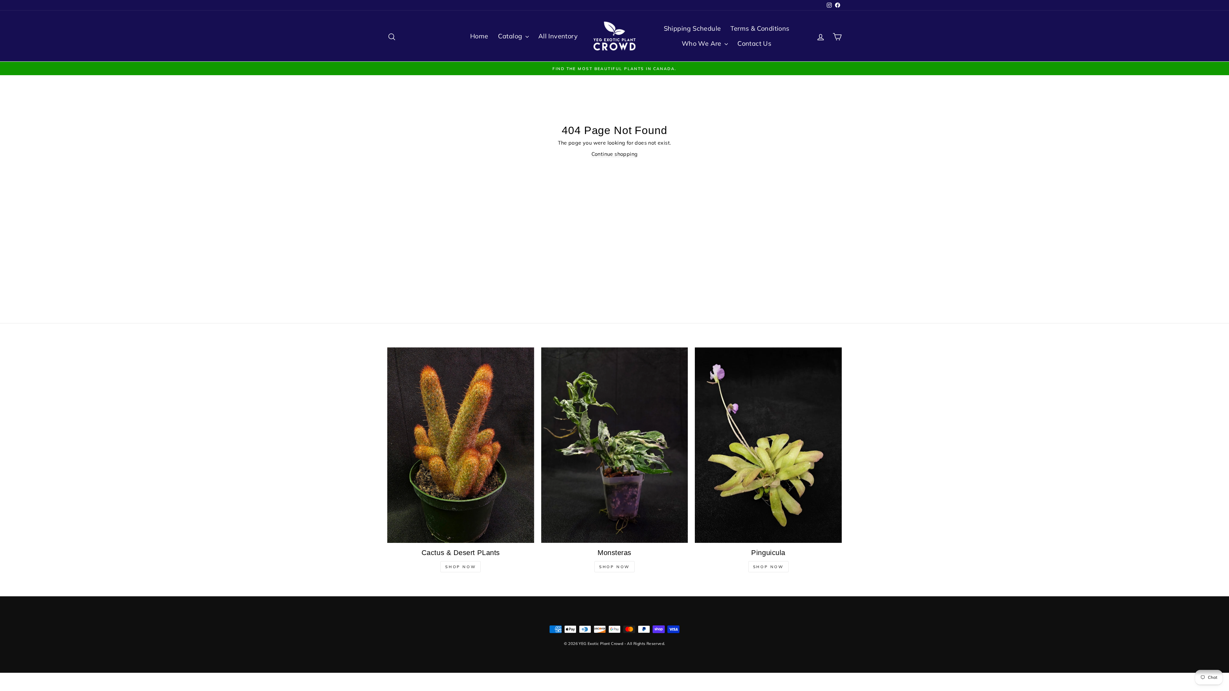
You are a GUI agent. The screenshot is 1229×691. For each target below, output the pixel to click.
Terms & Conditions (759, 28)
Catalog (511, 36)
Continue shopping (614, 154)
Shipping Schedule (692, 28)
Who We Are (702, 43)
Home (479, 36)
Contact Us (754, 43)
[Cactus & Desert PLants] (460, 445)
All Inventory (558, 36)
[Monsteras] (614, 445)
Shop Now (460, 566)
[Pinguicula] (768, 445)
